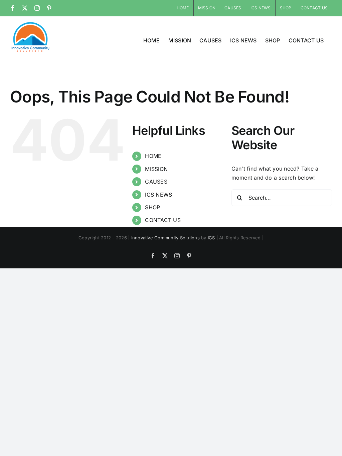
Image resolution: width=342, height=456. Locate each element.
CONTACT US (162, 220)
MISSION (156, 169)
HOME (153, 156)
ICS (211, 237)
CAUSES (156, 181)
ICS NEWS (158, 194)
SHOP (152, 207)
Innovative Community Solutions (165, 237)
